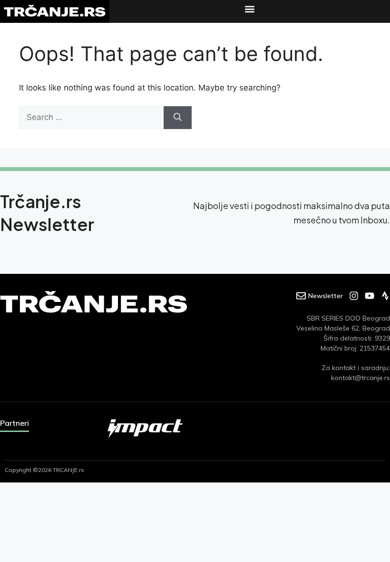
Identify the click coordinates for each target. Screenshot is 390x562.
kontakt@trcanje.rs (360, 377)
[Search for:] (91, 117)
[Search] (178, 117)
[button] (249, 9)
